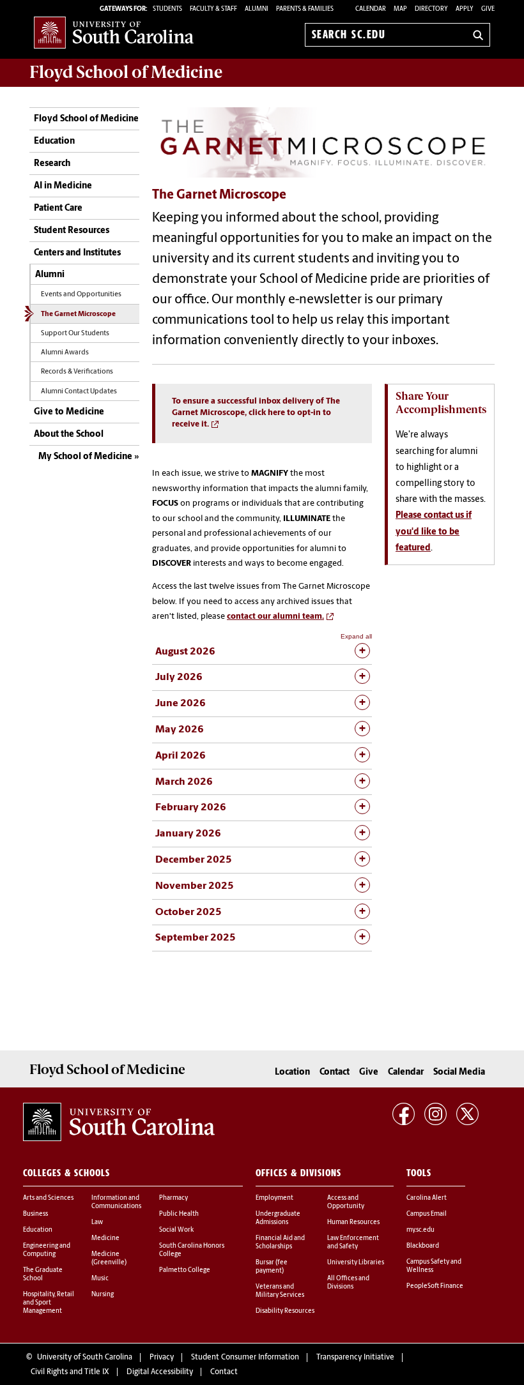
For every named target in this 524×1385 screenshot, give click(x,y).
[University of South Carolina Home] (114, 32)
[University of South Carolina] (119, 1122)
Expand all (356, 636)
